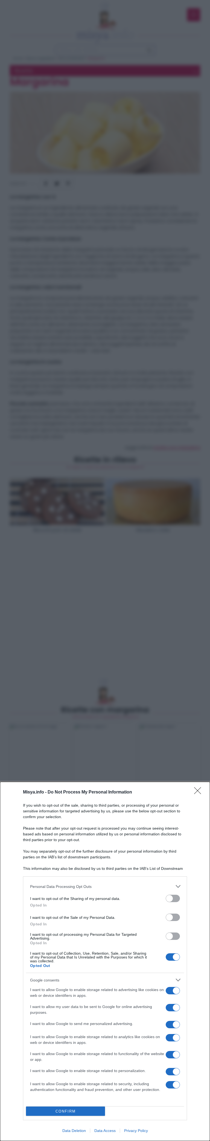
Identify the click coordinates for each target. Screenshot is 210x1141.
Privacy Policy (136, 1130)
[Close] (199, 792)
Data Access (105, 1130)
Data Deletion (74, 1130)
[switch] (173, 898)
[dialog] (105, 961)
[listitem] (105, 886)
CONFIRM (66, 1111)
